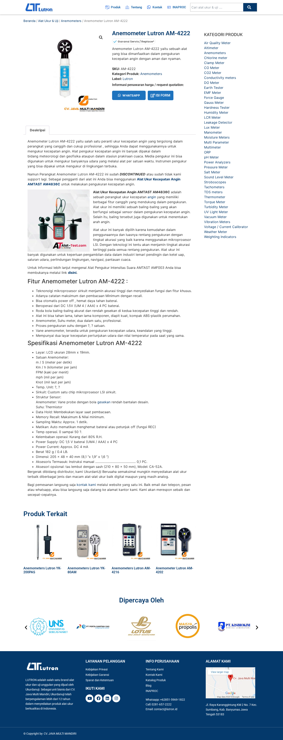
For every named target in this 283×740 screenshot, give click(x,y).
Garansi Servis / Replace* (136, 41)
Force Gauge (214, 97)
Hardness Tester (217, 107)
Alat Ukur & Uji (48, 21)
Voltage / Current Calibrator (226, 227)
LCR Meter (212, 117)
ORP (207, 152)
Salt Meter (212, 172)
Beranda (29, 21)
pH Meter (211, 157)
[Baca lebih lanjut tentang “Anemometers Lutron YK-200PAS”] (26, 581)
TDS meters (213, 192)
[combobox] (216, 7)
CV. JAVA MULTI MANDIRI (60, 733)
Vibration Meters (217, 222)
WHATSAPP (131, 95)
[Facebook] (98, 698)
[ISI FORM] (153, 95)
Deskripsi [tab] (37, 130)
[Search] (250, 7)
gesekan (103, 402)
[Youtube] (89, 698)
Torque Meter (214, 202)
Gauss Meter (214, 102)
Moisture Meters (217, 137)
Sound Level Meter (218, 177)
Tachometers (214, 187)
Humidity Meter (216, 112)
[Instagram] (116, 698)
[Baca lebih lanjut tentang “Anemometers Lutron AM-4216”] (115, 581)
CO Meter (211, 68)
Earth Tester (213, 88)
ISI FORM (163, 95)
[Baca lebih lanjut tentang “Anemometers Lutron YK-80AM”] (71, 581)
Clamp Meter (214, 63)
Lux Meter (212, 127)
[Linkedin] (107, 698)
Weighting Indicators (220, 237)
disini (72, 272)
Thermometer (214, 197)
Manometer (213, 132)
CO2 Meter (212, 73)
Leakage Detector (218, 122)
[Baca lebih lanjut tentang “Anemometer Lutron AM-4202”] (159, 581)
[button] (101, 37)
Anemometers (71, 21)
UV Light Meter (216, 212)
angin (152, 197)
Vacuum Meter (215, 217)
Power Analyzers (217, 162)
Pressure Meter (216, 167)
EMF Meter (212, 93)
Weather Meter (215, 232)
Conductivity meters (220, 78)
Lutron (128, 79)
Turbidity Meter (216, 207)
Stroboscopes (215, 182)
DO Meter (211, 83)
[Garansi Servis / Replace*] (115, 41)
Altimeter (211, 48)
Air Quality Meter (217, 43)
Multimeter (212, 147)
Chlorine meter (215, 58)
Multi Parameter (216, 142)
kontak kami (86, 485)
